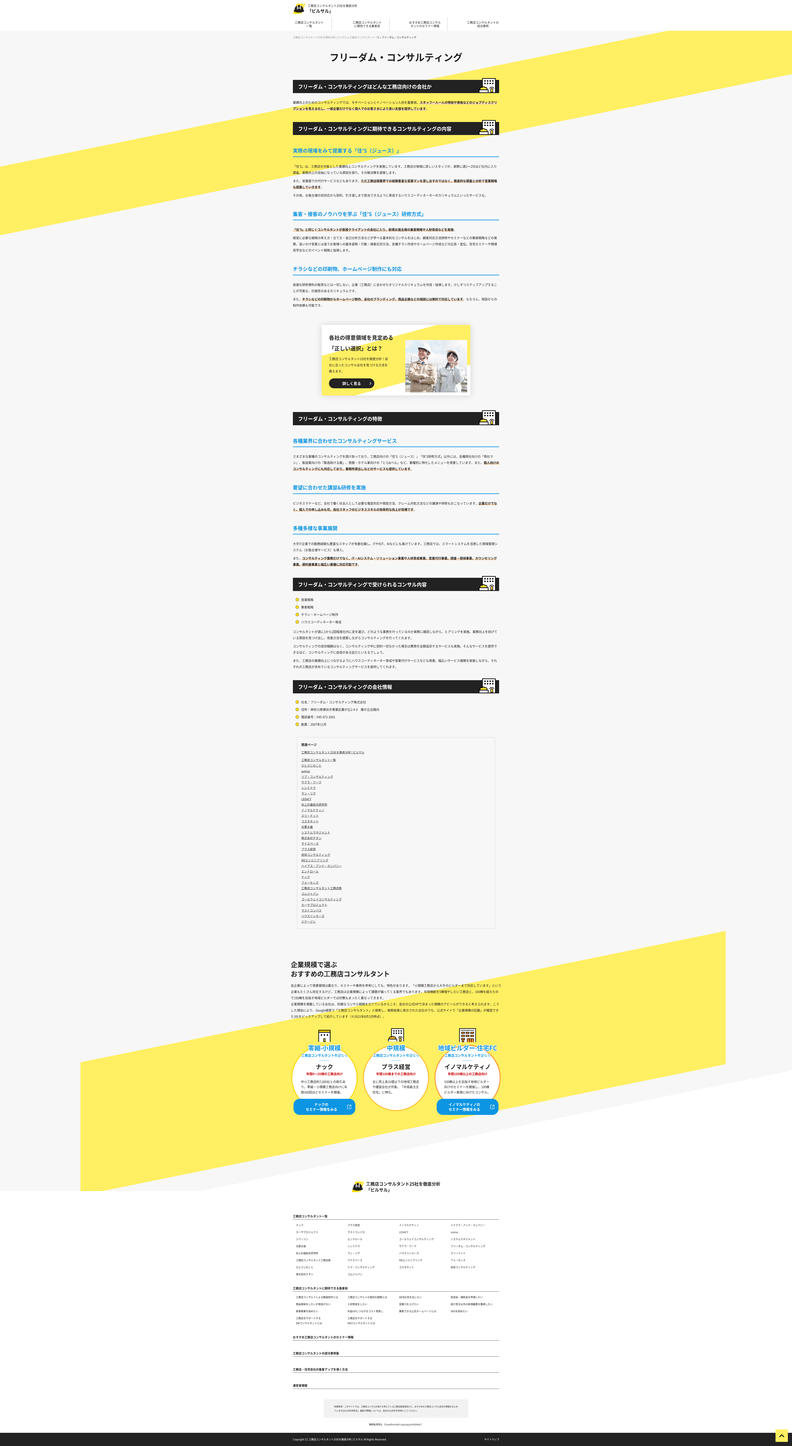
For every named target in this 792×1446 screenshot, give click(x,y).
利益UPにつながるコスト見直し (365, 1311)
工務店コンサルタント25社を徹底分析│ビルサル (332, 752)
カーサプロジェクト (307, 1232)
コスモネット (406, 1267)
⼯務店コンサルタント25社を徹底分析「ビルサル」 (403, 1187)
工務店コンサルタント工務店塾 (313, 1260)
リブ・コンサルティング (361, 1267)
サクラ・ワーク (407, 1246)
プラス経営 (354, 1225)
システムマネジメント (463, 1239)
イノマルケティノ (409, 1225)
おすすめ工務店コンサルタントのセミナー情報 (323, 1337)
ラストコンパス (356, 1232)
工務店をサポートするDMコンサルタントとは (309, 1320)
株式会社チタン (304, 1274)
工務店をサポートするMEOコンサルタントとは (361, 1320)
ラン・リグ (354, 1253)
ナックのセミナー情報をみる (321, 1107)
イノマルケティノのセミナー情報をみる (464, 1107)
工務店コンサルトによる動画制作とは (317, 1297)
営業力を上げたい (409, 1304)
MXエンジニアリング (410, 1260)
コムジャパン (355, 1274)
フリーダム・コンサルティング (468, 1246)
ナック (299, 1225)
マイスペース (355, 1260)
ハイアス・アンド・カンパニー (468, 1225)
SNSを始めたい (459, 1311)
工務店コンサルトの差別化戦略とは (367, 1297)
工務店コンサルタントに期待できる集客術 (320, 1288)
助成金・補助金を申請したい (467, 1297)
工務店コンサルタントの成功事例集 (316, 1353)
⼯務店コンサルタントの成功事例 (483, 24)
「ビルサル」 (332, 9)
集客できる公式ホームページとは (417, 1311)
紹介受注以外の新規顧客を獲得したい (472, 1304)
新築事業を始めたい (307, 1311)
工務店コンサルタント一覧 (318, 760)
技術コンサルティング (463, 1267)
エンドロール (355, 1239)
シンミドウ (354, 1246)
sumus (454, 1232)
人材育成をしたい (357, 1304)
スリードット (458, 1253)
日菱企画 (301, 1246)
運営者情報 (300, 1385)
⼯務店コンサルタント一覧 (309, 24)
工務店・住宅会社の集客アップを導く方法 (320, 1369)
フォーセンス (458, 1260)
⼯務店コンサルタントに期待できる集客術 (367, 24)
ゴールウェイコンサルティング (416, 1239)
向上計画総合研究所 (307, 1253)
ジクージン (302, 1239)
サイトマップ (491, 1439)
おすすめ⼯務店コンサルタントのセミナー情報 (425, 24)
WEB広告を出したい (410, 1297)
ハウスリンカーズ (409, 1253)
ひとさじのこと (304, 1267)
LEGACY (403, 1232)
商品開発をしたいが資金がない (313, 1304)
